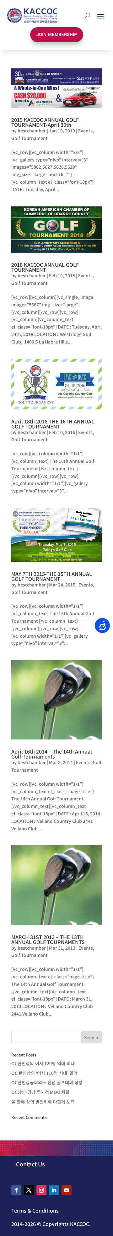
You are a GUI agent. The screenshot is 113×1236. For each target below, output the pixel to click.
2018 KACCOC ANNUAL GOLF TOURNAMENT (45, 267)
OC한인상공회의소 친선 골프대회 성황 (47, 1082)
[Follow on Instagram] (41, 1190)
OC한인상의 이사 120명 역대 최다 (43, 1063)
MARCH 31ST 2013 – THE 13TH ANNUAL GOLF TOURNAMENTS (48, 939)
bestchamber (32, 130)
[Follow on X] (29, 1190)
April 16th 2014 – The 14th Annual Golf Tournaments (51, 754)
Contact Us (30, 1164)
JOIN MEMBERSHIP (56, 34)
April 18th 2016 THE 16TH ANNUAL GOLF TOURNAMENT (52, 424)
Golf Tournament (29, 138)
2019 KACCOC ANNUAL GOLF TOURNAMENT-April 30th (45, 122)
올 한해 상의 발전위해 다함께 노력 (43, 1102)
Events (85, 130)
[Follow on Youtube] (67, 1190)
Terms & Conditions (35, 1210)
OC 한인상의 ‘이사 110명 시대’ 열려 (44, 1073)
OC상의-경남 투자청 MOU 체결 (40, 1092)
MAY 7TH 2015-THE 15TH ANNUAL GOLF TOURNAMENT (51, 576)
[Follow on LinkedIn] (54, 1190)
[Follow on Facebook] (16, 1190)
